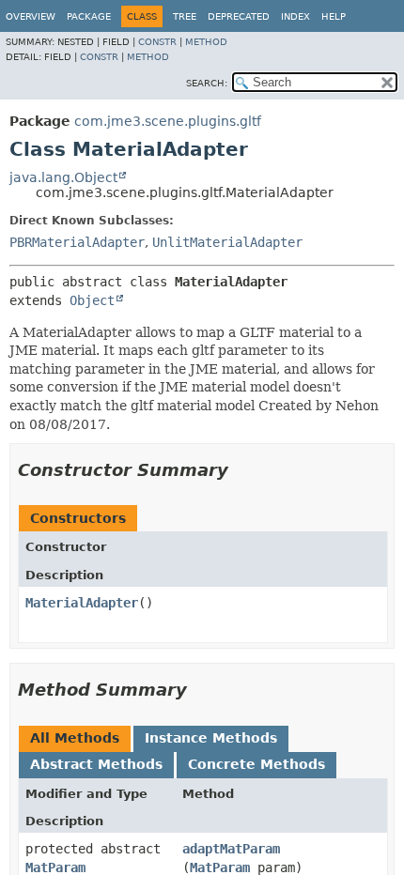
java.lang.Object (63, 177)
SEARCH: (206, 83)
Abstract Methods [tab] (96, 764)
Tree (184, 16)
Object (92, 300)
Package (89, 16)
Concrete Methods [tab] (256, 764)
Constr (157, 42)
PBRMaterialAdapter (77, 242)
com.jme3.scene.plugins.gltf (167, 121)
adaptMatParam (231, 848)
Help (333, 16)
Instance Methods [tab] (211, 737)
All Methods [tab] (74, 737)
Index (295, 16)
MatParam (55, 867)
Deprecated (239, 16)
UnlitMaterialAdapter (227, 242)
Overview (30, 16)
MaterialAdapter (81, 602)
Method (206, 42)
